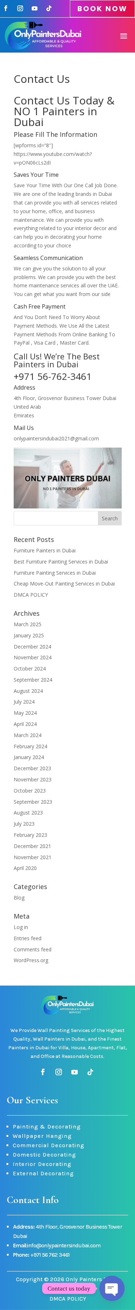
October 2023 (30, 790)
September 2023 (33, 801)
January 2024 (29, 757)
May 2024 (25, 712)
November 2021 (32, 857)
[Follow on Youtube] (34, 8)
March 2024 (27, 735)
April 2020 (25, 868)
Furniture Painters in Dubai (45, 550)
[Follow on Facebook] (6, 8)
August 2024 (28, 690)
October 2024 (30, 668)
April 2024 (25, 724)
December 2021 (32, 846)
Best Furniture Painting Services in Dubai (61, 561)
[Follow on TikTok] (49, 8)
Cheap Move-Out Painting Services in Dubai (64, 583)
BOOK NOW (102, 9)
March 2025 (27, 624)
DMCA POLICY (31, 594)
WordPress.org (31, 960)
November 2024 (32, 657)
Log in (21, 927)
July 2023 (24, 823)
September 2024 (33, 679)
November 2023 (32, 779)
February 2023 (30, 834)
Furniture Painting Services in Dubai (55, 572)
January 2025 (29, 635)
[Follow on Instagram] (20, 8)
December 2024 (32, 646)
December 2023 (32, 768)
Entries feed (27, 938)
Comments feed (32, 949)
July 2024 (24, 701)
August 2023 (28, 812)
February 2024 (30, 746)
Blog (19, 897)
